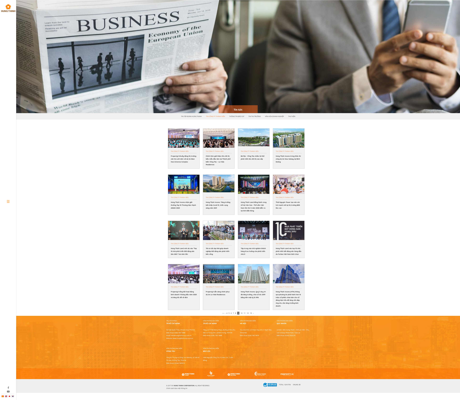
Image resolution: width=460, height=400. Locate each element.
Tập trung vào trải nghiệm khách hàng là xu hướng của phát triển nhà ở (253, 251)
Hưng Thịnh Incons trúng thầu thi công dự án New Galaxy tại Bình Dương (288, 159)
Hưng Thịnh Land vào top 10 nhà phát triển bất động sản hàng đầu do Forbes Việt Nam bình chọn (288, 251)
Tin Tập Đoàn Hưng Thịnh (191, 116)
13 (251, 313)
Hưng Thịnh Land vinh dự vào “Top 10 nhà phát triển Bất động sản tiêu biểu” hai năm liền (184, 251)
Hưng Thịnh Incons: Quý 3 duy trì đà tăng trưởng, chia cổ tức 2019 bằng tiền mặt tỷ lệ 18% (253, 294)
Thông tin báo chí (236, 116)
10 (241, 313)
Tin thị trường (254, 116)
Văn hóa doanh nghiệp (274, 116)
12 (248, 313)
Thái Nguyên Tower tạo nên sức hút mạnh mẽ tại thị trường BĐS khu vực (288, 205)
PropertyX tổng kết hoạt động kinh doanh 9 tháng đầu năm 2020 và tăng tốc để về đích (184, 294)
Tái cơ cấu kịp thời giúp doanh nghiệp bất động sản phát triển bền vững (217, 251)
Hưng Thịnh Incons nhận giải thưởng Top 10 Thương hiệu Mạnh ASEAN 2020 (183, 205)
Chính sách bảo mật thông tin (176, 388)
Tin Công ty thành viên (215, 116)
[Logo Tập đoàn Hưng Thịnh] (8, 7)
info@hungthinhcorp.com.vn (181, 335)
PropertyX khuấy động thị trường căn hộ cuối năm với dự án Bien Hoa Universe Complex (183, 159)
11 (245, 313)
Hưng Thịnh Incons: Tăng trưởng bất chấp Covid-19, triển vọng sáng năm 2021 (218, 205)
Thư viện (291, 116)
